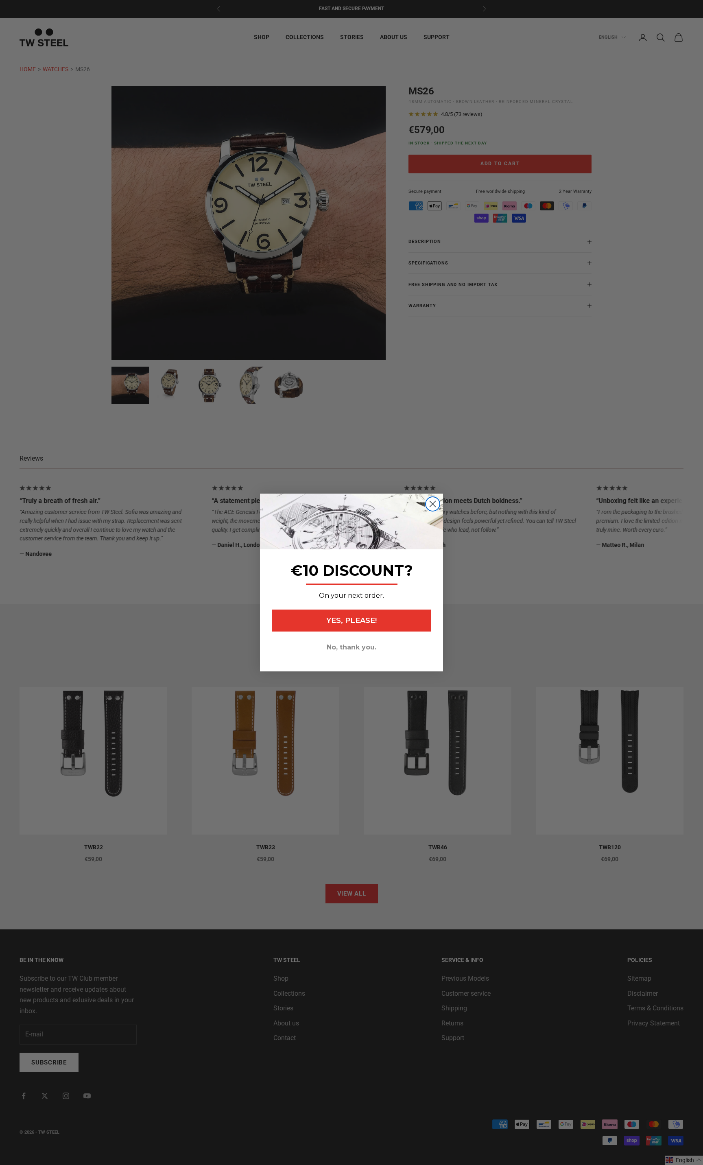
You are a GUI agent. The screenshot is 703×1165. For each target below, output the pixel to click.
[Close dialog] (433, 504)
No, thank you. (351, 647)
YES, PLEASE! (351, 620)
